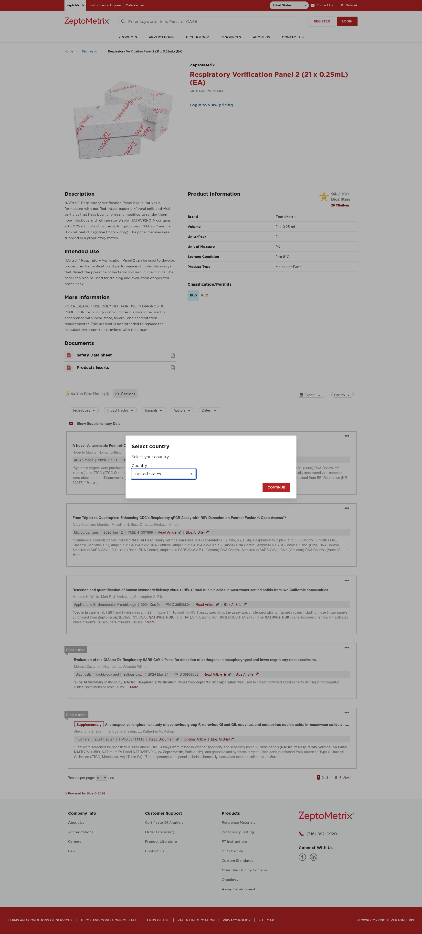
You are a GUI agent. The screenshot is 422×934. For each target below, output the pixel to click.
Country (139, 465)
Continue (276, 487)
